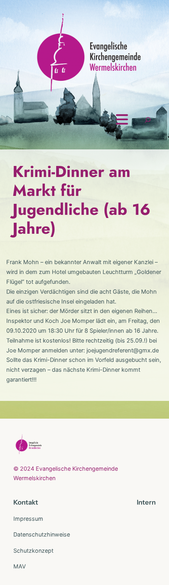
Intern (146, 502)
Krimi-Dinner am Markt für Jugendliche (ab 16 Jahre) (82, 200)
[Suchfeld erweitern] (147, 119)
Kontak (24, 502)
